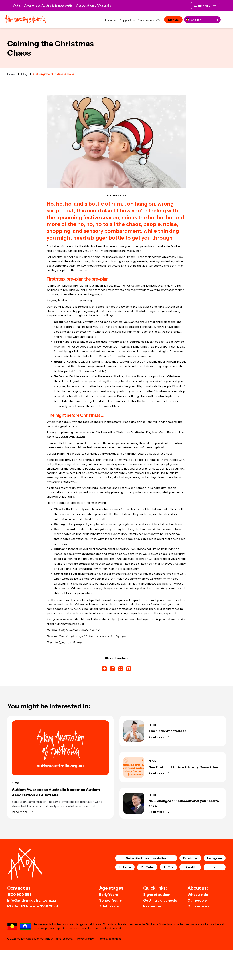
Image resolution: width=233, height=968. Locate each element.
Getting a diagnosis (160, 900)
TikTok (168, 867)
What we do (197, 894)
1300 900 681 (19, 894)
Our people (197, 900)
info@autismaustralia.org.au (31, 900)
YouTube (147, 867)
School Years (110, 900)
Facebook (190, 858)
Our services (198, 906)
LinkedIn (125, 867)
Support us (127, 20)
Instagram (214, 858)
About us (110, 20)
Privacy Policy (85, 938)
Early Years (108, 894)
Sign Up (173, 20)
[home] (25, 19)
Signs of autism (156, 894)
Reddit (190, 867)
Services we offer (150, 20)
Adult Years (109, 906)
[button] (224, 19)
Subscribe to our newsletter (146, 858)
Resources (152, 906)
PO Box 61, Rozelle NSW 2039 (32, 906)
